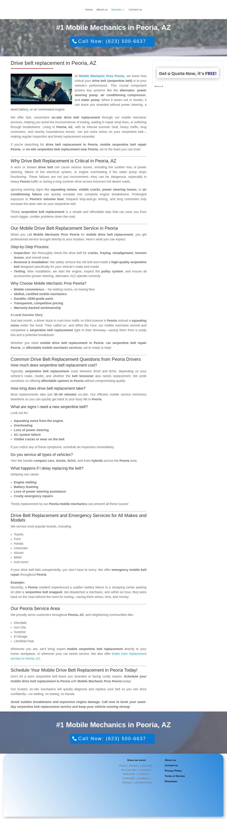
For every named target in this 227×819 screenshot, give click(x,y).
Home (89, 9)
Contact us (135, 9)
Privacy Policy (173, 770)
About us (101, 9)
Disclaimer (171, 781)
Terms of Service (175, 776)
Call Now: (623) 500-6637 (112, 41)
